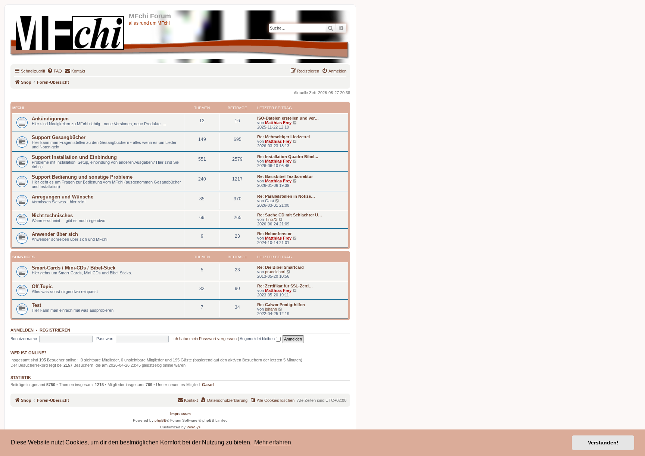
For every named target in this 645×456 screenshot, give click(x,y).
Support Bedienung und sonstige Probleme (82, 177)
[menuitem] (54, 71)
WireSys (193, 427)
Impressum (180, 414)
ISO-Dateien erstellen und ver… (288, 118)
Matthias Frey (278, 122)
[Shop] (70, 31)
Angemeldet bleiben (258, 338)
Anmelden (22, 330)
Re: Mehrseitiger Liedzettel (283, 137)
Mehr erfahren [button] (272, 442)
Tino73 (271, 219)
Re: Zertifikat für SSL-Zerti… (285, 286)
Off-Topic (42, 286)
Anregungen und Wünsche (62, 197)
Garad (208, 384)
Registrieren (55, 330)
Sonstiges (23, 257)
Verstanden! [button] (603, 443)
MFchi (18, 108)
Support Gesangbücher (58, 137)
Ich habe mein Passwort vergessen (204, 338)
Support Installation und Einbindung (74, 157)
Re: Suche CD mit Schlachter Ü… (289, 215)
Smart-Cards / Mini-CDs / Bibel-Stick (73, 268)
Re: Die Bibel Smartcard (280, 267)
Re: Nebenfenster (274, 233)
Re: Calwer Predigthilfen (281, 304)
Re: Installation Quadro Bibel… (287, 156)
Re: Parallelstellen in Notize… (286, 196)
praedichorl (275, 271)
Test (36, 305)
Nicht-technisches (52, 215)
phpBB (160, 420)
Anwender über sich (55, 234)
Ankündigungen (50, 118)
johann (271, 309)
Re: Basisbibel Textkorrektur (285, 176)
